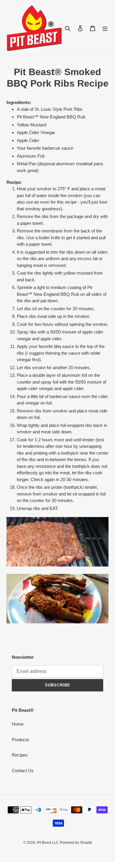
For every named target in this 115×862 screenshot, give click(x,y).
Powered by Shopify (76, 842)
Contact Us (23, 770)
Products (20, 739)
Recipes (20, 754)
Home (18, 723)
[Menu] (105, 28)
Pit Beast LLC (48, 842)
